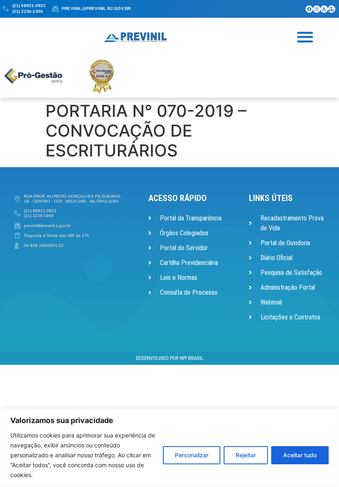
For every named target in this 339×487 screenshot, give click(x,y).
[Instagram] (316, 9)
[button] (305, 37)
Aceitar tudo (300, 455)
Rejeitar (246, 455)
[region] (169, 447)
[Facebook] (309, 9)
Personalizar (191, 455)
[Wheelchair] (324, 9)
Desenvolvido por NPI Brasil (169, 358)
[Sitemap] (331, 9)
